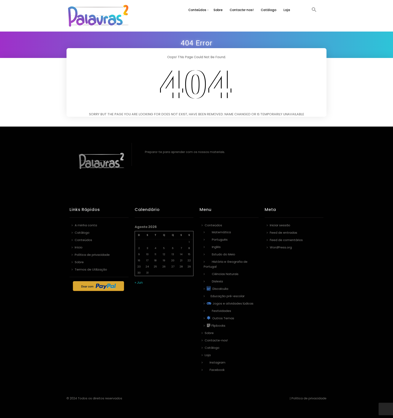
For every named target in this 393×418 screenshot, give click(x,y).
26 (164, 266)
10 (147, 254)
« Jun (139, 282)
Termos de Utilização (91, 269)
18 (155, 260)
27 (172, 266)
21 (181, 260)
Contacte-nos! (242, 10)
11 (155, 254)
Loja (286, 10)
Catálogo (268, 10)
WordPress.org (281, 247)
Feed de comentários (286, 240)
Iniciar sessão (280, 225)
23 (139, 266)
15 (189, 254)
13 (173, 254)
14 (181, 254)
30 (139, 273)
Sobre (217, 10)
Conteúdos (197, 10)
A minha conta (86, 225)
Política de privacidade (92, 255)
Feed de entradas (283, 232)
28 (181, 266)
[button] (314, 10)
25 (155, 266)
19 (164, 260)
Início (78, 247)
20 (172, 260)
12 (164, 254)
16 (139, 260)
